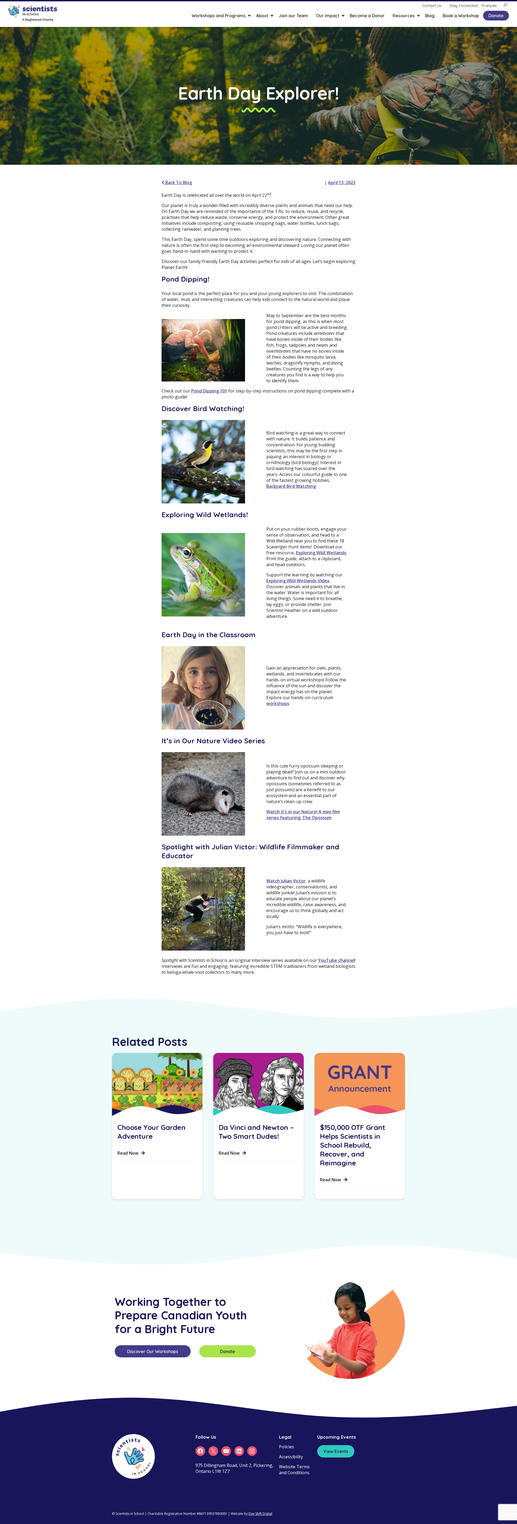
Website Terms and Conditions (294, 1470)
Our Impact (327, 15)
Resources (404, 15)
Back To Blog (178, 182)
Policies (286, 1447)
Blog (430, 15)
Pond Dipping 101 (209, 391)
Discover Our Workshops (152, 1351)
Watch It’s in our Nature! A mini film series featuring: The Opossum (303, 815)
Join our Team (293, 15)
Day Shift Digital (260, 1513)
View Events (335, 1451)
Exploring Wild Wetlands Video (298, 581)
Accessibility (291, 1457)
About (262, 15)
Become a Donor (367, 15)
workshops (277, 703)
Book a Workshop (461, 15)
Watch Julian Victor (286, 881)
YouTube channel (336, 960)
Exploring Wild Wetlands (321, 553)
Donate (496, 15)
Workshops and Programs (219, 15)
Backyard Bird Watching (291, 486)
